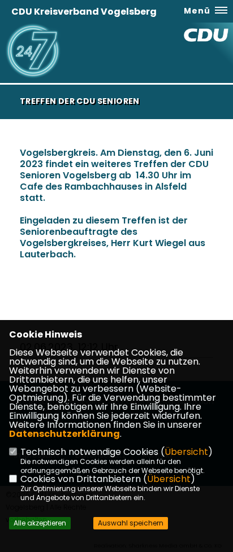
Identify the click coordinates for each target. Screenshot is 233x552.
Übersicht (186, 451)
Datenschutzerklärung (64, 433)
